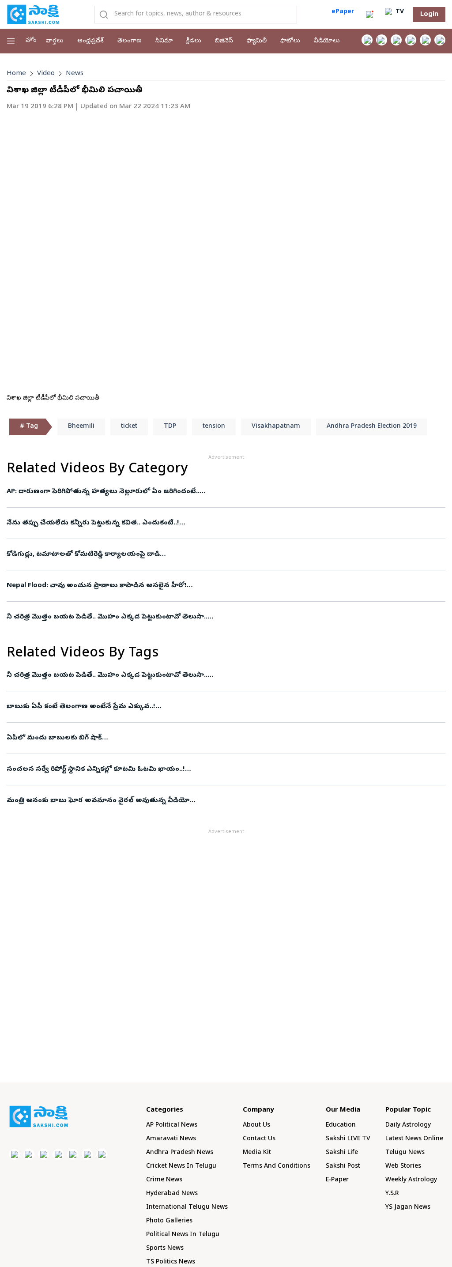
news (74, 73)
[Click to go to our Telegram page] (87, 1154)
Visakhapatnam (276, 426)
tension (214, 426)
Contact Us (259, 1139)
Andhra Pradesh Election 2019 (372, 426)
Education (341, 1125)
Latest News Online (414, 1139)
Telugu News (405, 1153)
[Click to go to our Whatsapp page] (381, 39)
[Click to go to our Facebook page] (367, 39)
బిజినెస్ (224, 41)
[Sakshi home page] (38, 1116)
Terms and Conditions (276, 1166)
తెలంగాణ (129, 41)
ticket (129, 426)
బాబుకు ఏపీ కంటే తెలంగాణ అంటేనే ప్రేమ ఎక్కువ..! (81, 706)
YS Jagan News (407, 1207)
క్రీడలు (193, 41)
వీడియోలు (327, 41)
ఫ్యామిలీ (257, 41)
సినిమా (164, 41)
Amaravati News (171, 1139)
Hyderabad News (172, 1194)
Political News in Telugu (182, 1235)
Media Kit (257, 1153)
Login (429, 14)
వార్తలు (55, 41)
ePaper (342, 12)
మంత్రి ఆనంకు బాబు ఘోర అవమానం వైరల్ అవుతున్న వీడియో (98, 800)
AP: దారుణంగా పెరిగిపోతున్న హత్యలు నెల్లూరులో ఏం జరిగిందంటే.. (103, 491)
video (46, 73)
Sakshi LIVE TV (348, 1139)
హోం (31, 41)
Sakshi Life (342, 1153)
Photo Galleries (169, 1221)
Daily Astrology (408, 1125)
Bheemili (81, 426)
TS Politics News (170, 1262)
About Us (256, 1125)
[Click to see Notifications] (369, 14)
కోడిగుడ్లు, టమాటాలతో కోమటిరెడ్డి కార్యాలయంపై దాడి (83, 554)
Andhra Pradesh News (179, 1153)
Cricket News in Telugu (181, 1166)
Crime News (164, 1180)
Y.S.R (392, 1194)
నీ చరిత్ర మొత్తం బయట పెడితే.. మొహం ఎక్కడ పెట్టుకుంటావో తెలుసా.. (107, 617)
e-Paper (337, 1180)
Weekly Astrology (411, 1180)
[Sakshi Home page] (33, 14)
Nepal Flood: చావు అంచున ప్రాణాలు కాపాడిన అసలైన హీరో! (97, 585)
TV (399, 12)
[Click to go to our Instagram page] (410, 39)
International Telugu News (187, 1207)
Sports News (165, 1248)
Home (16, 73)
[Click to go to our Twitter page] (396, 39)
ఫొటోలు (290, 41)
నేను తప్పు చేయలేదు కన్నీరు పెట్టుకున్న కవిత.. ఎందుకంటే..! (93, 523)
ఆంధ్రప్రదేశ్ (90, 41)
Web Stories (403, 1166)
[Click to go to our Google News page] (439, 39)
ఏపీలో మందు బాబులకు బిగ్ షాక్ (54, 738)
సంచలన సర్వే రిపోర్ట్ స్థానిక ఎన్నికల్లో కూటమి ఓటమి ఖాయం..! (96, 769)
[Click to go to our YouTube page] (425, 39)
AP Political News (171, 1125)
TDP (170, 426)
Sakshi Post (343, 1166)
